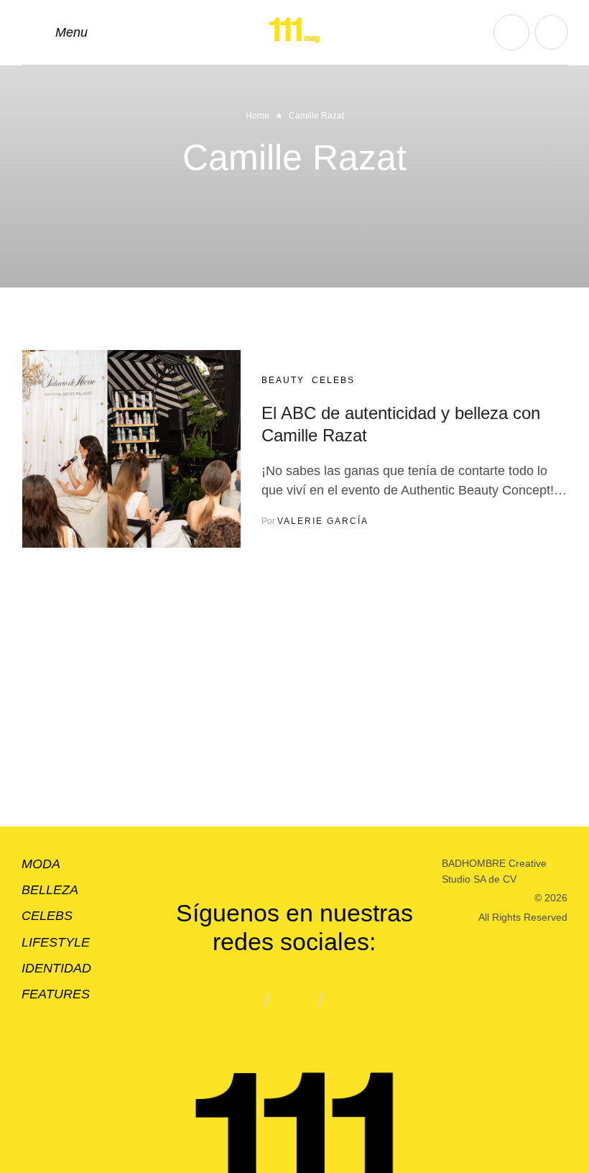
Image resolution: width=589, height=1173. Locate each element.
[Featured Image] (131, 449)
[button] (55, 32)
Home (257, 116)
